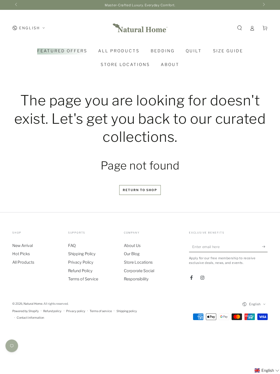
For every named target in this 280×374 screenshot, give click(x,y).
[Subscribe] (265, 246)
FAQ (72, 245)
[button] (239, 27)
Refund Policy (80, 270)
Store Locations (138, 262)
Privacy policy (75, 311)
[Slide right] (263, 5)
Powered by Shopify (25, 311)
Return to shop (140, 190)
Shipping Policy (82, 253)
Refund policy (52, 311)
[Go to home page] (140, 28)
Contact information (30, 318)
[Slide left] (16, 5)
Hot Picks (21, 253)
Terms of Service (83, 279)
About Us (132, 245)
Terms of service (101, 311)
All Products (23, 262)
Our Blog (132, 253)
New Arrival (22, 245)
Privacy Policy (81, 262)
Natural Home (33, 304)
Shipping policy (126, 311)
